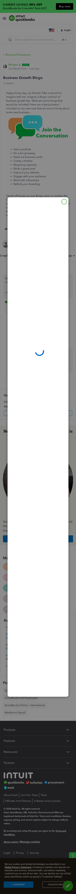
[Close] (64, 201)
